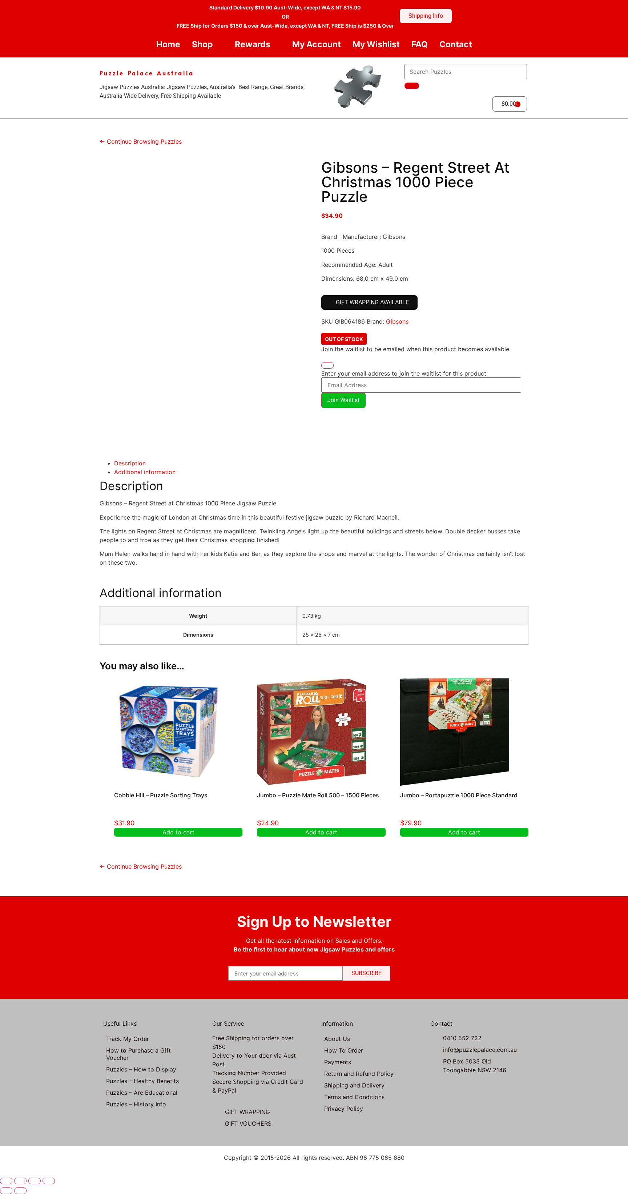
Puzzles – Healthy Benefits (142, 1081)
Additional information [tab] (145, 472)
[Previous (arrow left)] (6, 1190)
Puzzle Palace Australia (147, 73)
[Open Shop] (219, 44)
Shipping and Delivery (354, 1085)
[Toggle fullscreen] (20, 1181)
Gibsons (397, 321)
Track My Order (127, 1038)
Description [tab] (130, 463)
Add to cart (178, 832)
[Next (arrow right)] (20, 1190)
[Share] (34, 1181)
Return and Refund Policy (359, 1073)
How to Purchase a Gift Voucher (138, 1054)
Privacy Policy (343, 1108)
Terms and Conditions (354, 1097)
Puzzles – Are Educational (141, 1092)
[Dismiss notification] (327, 365)
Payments (337, 1062)
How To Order (343, 1050)
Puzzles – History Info (136, 1104)
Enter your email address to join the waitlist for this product (403, 373)
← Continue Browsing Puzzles (141, 141)
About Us (337, 1038)
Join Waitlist (343, 400)
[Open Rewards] (276, 44)
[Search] (411, 86)
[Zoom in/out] (6, 1181)
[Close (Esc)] (49, 1181)
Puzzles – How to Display (141, 1069)
